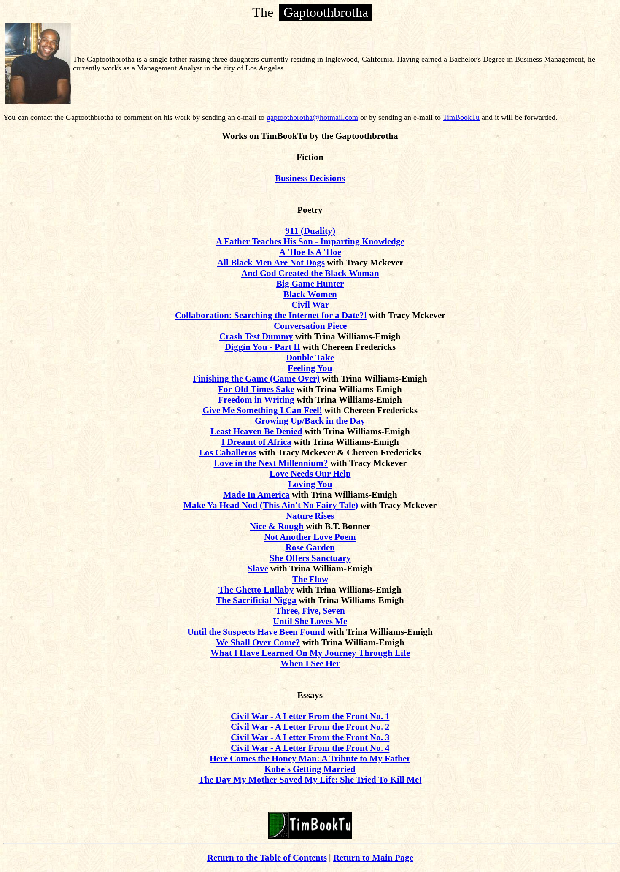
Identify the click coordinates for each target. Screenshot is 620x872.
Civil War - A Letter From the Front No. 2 (310, 727)
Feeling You (310, 368)
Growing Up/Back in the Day (310, 421)
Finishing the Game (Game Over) (256, 379)
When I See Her (310, 663)
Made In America (256, 495)
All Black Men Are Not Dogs (271, 262)
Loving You (310, 484)
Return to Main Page (373, 858)
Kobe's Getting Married (310, 769)
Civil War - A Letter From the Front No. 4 (310, 748)
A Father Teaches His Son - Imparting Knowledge (310, 241)
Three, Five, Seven (310, 611)
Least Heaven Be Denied (256, 431)
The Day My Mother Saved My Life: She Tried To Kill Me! (310, 780)
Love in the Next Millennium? (271, 463)
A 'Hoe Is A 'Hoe (310, 252)
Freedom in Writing (256, 400)
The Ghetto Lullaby (256, 590)
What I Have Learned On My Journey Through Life (310, 653)
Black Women (310, 294)
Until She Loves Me (310, 621)
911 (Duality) (310, 231)
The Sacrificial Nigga (256, 600)
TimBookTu (461, 117)
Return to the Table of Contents (267, 858)
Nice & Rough (277, 526)
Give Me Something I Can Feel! (262, 410)
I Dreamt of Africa (256, 442)
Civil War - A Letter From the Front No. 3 (310, 737)
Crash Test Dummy (256, 336)
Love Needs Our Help (310, 473)
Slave (258, 568)
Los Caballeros (227, 452)
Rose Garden (310, 547)
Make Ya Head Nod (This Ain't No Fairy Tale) (270, 505)
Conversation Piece (310, 326)
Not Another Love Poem (310, 537)
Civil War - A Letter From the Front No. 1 (310, 716)
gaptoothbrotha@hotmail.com (312, 117)
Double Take (310, 357)
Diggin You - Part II (262, 347)
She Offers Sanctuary (310, 558)
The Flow (310, 579)
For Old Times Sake (256, 389)
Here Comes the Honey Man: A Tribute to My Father (310, 758)
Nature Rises (310, 516)
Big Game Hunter (310, 284)
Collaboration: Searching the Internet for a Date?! (271, 315)
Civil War (310, 305)
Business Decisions (310, 178)
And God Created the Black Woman (310, 273)
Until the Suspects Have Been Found (256, 632)
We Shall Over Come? (258, 642)
